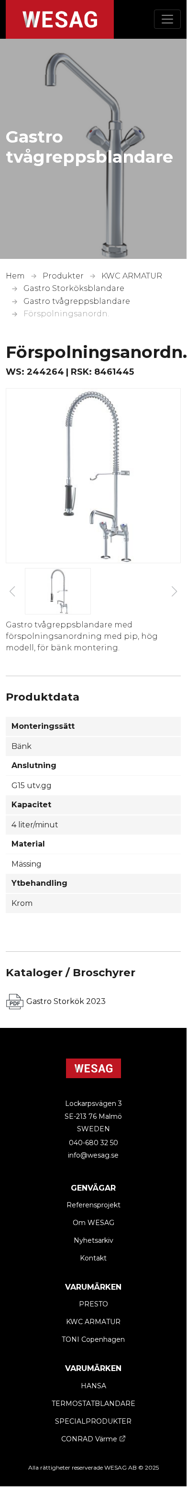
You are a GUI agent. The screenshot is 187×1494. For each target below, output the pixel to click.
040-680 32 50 (93, 1142)
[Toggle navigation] (167, 19)
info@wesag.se (93, 1155)
